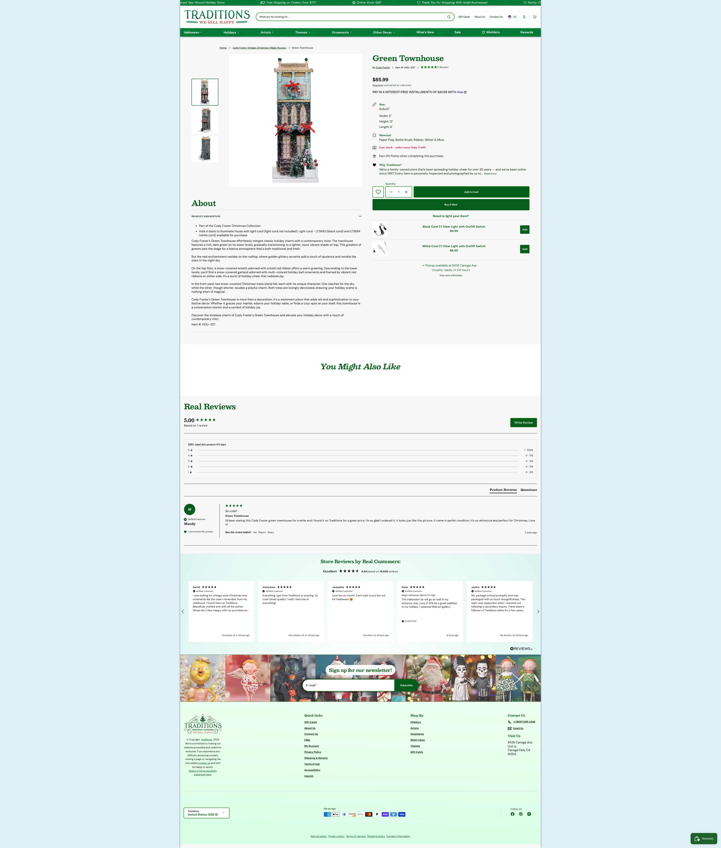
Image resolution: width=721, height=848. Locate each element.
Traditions (206, 739)
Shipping (378, 85)
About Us (309, 728)
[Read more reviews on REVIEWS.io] (521, 649)
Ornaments (417, 734)
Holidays (415, 722)
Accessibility (312, 770)
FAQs (307, 740)
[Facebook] (512, 814)
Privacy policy (336, 836)
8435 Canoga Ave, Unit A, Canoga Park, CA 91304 (520, 748)
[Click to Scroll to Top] (714, 826)
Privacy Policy (312, 752)
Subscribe (406, 685)
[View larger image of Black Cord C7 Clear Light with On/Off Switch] (380, 236)
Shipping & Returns (316, 758)
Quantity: (390, 183)
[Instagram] (529, 814)
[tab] (503, 490)
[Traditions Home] (217, 17)
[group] (203, 420)
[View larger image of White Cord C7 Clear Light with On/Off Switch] (380, 255)
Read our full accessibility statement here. (203, 772)
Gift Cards (310, 722)
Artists (414, 728)
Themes (415, 746)
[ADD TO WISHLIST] (378, 192)
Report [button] (262, 532)
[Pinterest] (521, 814)
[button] (524, 17)
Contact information (398, 836)
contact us (204, 763)
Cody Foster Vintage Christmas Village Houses (259, 47)
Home (223, 47)
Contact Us (311, 734)
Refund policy (319, 836)
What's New (417, 740)
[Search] (450, 17)
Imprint (308, 776)
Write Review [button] (523, 423)
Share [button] (271, 532)
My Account (311, 746)
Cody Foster (383, 67)
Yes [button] (255, 532)
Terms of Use (312, 764)
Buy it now (450, 204)
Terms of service (356, 836)
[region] (360, 611)
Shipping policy (376, 836)
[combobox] (355, 17)
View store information (451, 275)
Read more (490, 173)
